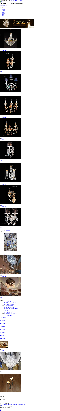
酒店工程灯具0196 (4, 350)
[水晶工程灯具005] (10, 136)
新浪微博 (4, 5)
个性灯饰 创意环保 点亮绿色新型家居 (9, 305)
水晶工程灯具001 (4, 50)
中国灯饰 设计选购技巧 (7, 309)
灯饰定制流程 (3, 12)
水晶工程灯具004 (4, 117)
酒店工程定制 (7, 404)
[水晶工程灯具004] (10, 114)
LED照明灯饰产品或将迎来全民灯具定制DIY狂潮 (10, 313)
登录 (1, 49)
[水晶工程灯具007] (10, 181)
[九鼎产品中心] (3, 317)
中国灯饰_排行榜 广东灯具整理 (8, 315)
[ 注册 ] (12, 0)
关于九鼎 (19, 0)
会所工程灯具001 (4, 254)
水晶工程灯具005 (4, 139)
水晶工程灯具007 (4, 184)
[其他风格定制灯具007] (10, 392)
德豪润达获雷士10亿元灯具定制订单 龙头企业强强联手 (11, 308)
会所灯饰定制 (3, 9)
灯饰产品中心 (11, 404)
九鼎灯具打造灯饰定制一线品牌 (8, 312)
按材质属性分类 (2, 326)
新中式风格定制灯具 (2, 335)
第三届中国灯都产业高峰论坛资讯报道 (9, 307)
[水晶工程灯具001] (10, 47)
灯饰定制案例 (3, 11)
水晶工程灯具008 (4, 206)
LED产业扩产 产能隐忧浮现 (7, 301)
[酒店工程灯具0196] (4, 347)
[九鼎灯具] (1, 1)
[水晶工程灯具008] (10, 203)
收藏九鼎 (16, 0)
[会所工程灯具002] (10, 273)
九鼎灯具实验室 (6, 310)
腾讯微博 (1, 5)
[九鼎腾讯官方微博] (2, 5)
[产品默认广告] (17, 27)
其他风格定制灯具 (2, 338)
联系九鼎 (3, 15)
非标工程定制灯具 (4, 10)
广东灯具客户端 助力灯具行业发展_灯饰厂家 (9, 304)
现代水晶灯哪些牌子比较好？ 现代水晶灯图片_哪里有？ (11, 302)
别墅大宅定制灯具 (2, 320)
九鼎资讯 (21, 404)
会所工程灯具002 (4, 276)
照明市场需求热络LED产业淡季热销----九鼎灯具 (10, 311)
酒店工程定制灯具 (2, 323)
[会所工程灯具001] (10, 251)
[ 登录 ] (14, 0)
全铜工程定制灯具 (2, 329)
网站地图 (21, 0)
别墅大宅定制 (4, 404)
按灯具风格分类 (2, 332)
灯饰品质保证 (3, 13)
